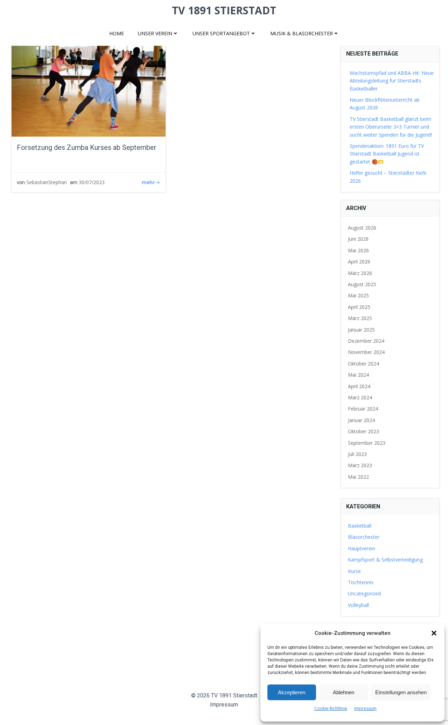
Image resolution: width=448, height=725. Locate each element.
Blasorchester (363, 537)
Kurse (354, 571)
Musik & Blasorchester (301, 33)
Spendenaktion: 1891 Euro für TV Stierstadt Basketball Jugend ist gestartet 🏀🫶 (387, 154)
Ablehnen (343, 692)
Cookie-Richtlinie (330, 708)
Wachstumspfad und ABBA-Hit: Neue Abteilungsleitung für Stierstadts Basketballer (392, 81)
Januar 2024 (361, 420)
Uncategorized (364, 593)
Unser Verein (155, 33)
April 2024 (359, 386)
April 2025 (359, 307)
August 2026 (362, 227)
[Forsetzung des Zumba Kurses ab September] (89, 83)
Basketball (359, 525)
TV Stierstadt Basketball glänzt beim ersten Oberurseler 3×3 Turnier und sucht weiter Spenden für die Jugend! (391, 127)
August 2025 (362, 284)
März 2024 (360, 397)
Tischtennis (360, 582)
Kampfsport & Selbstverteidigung (385, 559)
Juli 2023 (357, 454)
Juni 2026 (358, 238)
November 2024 (366, 352)
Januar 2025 (361, 329)
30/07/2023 (92, 182)
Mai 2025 (358, 295)
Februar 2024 (363, 408)
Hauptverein (361, 548)
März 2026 (360, 273)
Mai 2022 (358, 476)
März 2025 (360, 318)
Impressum (365, 708)
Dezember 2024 (366, 341)
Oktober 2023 (363, 431)
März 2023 (360, 465)
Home (116, 33)
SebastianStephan (46, 182)
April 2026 (359, 261)
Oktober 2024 (363, 363)
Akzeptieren (291, 692)
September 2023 (366, 443)
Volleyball (358, 605)
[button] (434, 633)
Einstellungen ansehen (401, 692)
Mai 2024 (358, 374)
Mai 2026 (358, 250)
